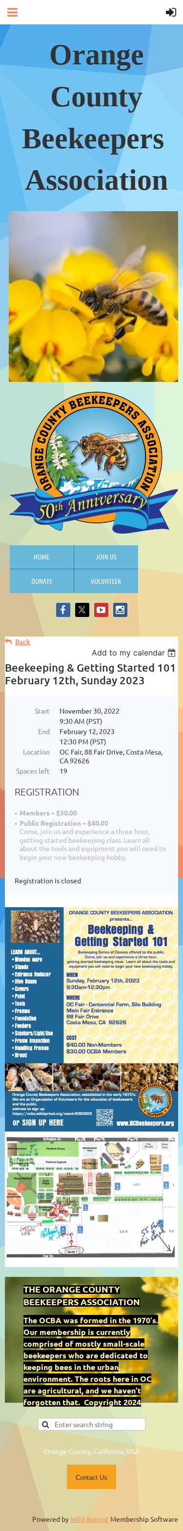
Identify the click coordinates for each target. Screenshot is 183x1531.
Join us (106, 556)
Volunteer (106, 581)
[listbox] (135, 652)
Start (42, 710)
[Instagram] (120, 610)
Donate (41, 581)
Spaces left (33, 770)
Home (41, 556)
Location (36, 751)
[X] (82, 610)
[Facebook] (63, 610)
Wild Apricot (89, 1518)
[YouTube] (101, 610)
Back (22, 641)
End (44, 731)
